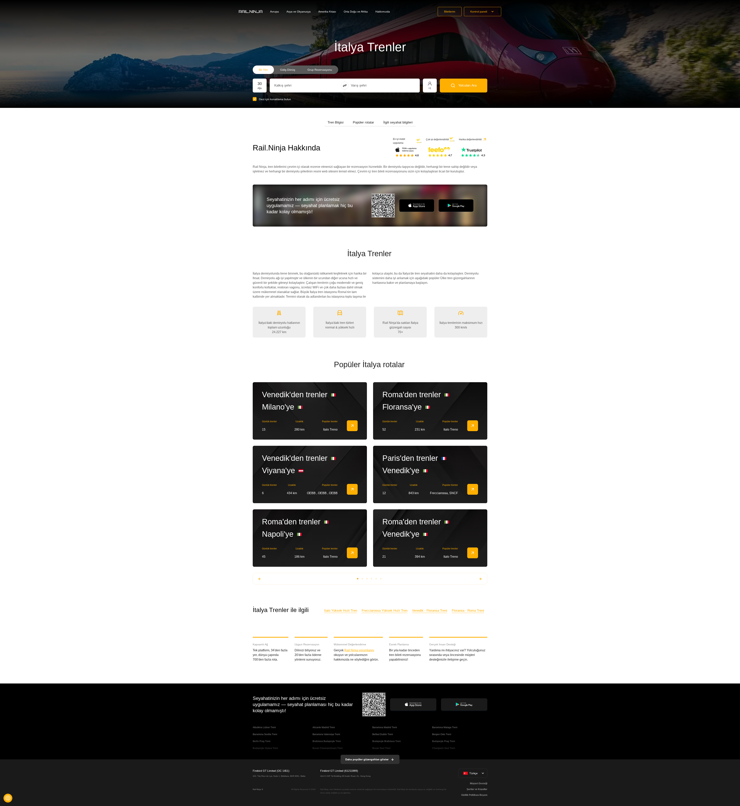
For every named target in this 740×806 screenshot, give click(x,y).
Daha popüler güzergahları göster (367, 759)
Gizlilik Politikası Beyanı (474, 795)
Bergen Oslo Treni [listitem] (441, 734)
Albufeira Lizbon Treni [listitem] (264, 727)
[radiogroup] (295, 69)
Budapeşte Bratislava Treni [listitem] (386, 741)
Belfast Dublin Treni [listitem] (382, 734)
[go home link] (250, 11)
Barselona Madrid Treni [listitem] (384, 727)
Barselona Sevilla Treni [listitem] (265, 734)
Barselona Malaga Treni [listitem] (444, 727)
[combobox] (295, 85)
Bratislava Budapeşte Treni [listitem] (327, 741)
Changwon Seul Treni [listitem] (443, 748)
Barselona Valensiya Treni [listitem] (326, 734)
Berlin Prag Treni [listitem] (261, 741)
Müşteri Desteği (478, 783)
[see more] (352, 425)
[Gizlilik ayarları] (7, 798)
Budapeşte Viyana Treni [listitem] (265, 748)
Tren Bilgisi (336, 122)
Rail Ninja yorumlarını (359, 650)
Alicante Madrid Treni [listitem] (324, 727)
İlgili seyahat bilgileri (398, 122)
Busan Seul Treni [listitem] (381, 748)
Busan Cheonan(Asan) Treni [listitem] (328, 748)
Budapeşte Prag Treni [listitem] (443, 741)
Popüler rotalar (363, 122)
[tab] (335, 122)
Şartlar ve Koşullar (477, 789)
